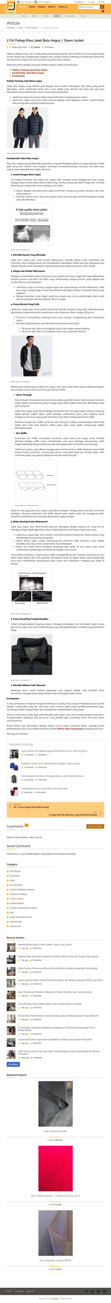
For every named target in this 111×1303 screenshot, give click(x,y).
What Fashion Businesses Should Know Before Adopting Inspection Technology (58, 968)
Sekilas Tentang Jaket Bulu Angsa (29, 70)
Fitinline (55, 1298)
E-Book (34, 16)
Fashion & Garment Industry (21, 889)
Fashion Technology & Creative (23, 908)
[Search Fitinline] (102, 7)
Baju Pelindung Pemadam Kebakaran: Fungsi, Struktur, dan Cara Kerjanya (55, 992)
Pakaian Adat (15, 921)
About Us (52, 7)
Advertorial (14, 876)
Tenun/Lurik (14, 926)
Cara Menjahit (15, 885)
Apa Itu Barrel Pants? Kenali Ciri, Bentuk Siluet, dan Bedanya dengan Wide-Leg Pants (60, 980)
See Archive (13, 1064)
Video (24, 16)
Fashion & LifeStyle (18, 894)
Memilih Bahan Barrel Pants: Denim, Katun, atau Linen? (45, 944)
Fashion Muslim (16, 903)
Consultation (70, 16)
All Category (15, 871)
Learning (22, 7)
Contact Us (62, 7)
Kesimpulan (18, 76)
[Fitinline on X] (104, 1291)
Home (9, 1291)
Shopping (41, 7)
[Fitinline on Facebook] (98, 1291)
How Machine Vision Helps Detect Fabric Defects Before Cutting (49, 1004)
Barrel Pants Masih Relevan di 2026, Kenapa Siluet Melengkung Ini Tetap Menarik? (58, 1015)
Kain (11, 912)
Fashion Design (31, 27)
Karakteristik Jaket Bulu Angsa (28, 73)
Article (57, 16)
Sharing (32, 7)
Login (21, 854)
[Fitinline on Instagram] (92, 1291)
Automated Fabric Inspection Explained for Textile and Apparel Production (55, 1039)
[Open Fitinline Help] (103, 11)
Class (83, 16)
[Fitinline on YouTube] (86, 1291)
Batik (11, 880)
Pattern (46, 16)
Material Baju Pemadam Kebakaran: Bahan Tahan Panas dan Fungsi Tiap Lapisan (58, 956)
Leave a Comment (95, 826)
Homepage (11, 27)
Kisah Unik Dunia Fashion (20, 917)
